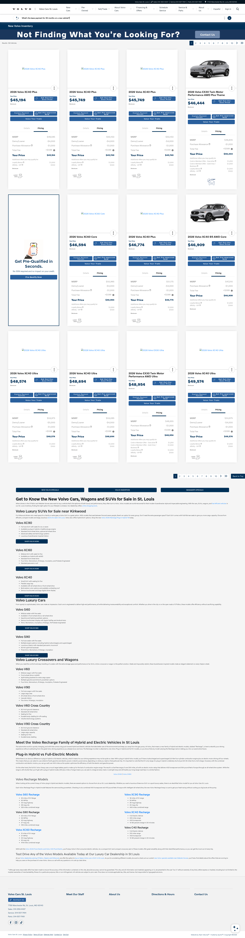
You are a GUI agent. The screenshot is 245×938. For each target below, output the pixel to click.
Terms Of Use (38, 934)
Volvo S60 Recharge (28, 794)
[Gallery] (122, 34)
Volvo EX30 (118, 774)
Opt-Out (66, 934)
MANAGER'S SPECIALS (194, 490)
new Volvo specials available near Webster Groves (171, 858)
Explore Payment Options (21, 113)
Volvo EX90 (127, 774)
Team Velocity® (204, 935)
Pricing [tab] (41, 128)
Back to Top (238, 476)
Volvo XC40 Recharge (137, 812)
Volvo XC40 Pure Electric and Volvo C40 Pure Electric (44, 849)
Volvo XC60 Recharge (28, 829)
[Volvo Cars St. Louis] (35, 8)
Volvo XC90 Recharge (137, 794)
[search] (237, 9)
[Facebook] (10, 922)
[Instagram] (16, 922)
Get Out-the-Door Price (47, 98)
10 (232, 43)
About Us (114, 894)
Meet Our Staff (75, 894)
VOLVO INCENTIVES (122, 490)
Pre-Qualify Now (34, 277)
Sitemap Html (48, 934)
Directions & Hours (163, 894)
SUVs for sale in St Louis (56, 518)
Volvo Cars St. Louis (15, 934)
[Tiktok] (21, 922)
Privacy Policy (27, 934)
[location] (205, 2)
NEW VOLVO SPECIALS (50, 490)
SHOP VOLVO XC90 (32, 541)
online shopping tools (89, 506)
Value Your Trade (34, 119)
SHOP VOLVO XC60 (32, 569)
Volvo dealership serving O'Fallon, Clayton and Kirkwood (39, 858)
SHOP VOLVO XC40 (32, 596)
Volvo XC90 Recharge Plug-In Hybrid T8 (115, 518)
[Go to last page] (242, 43)
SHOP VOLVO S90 (31, 655)
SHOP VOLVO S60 (31, 628)
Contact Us (18, 900)
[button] (54, 88)
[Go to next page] (237, 43)
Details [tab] (27, 128)
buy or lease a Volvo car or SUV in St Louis (89, 858)
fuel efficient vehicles (219, 503)
